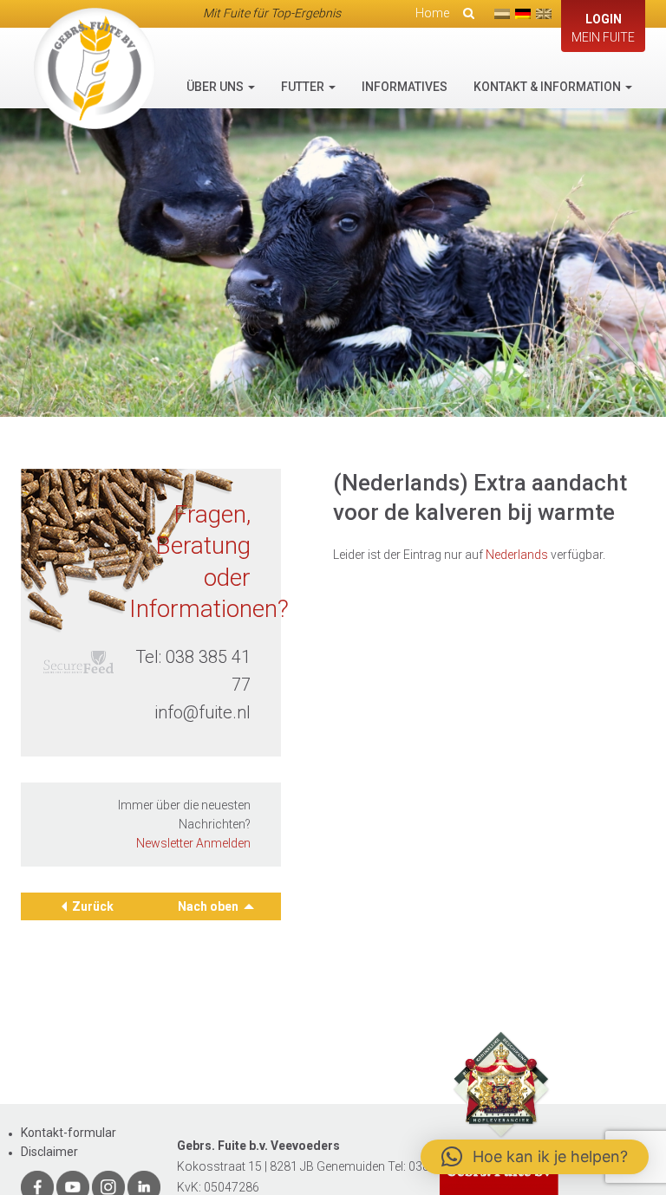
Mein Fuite (603, 28)
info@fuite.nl (202, 712)
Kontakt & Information (548, 87)
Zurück (93, 906)
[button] (535, 1157)
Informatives (404, 87)
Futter (304, 87)
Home (432, 13)
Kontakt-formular (68, 1133)
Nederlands (517, 555)
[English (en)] (544, 14)
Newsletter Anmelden (193, 843)
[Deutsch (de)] (523, 14)
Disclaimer (49, 1152)
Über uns (216, 87)
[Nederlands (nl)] (502, 14)
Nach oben (209, 906)
